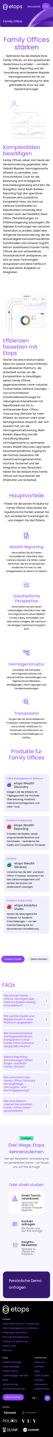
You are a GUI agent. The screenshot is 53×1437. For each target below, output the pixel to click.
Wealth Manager (12, 1362)
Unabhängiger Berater (16, 1375)
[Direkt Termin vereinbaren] (26, 1202)
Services (7, 1350)
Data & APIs (9, 1346)
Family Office (10, 1371)
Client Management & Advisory (20, 1328)
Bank (5, 1380)
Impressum (41, 1384)
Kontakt (39, 1380)
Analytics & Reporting (15, 1341)
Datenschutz (41, 1389)
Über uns (39, 1362)
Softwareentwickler (14, 1389)
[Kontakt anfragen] (26, 1226)
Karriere (39, 1366)
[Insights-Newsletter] (26, 1248)
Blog (36, 1371)
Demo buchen (34, 6)
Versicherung (10, 1384)
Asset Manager (11, 1366)
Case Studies (41, 1375)
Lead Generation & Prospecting (21, 1323)
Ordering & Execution (15, 1332)
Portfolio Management (16, 1337)
